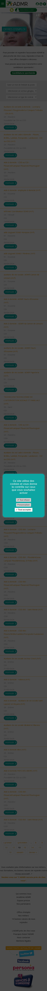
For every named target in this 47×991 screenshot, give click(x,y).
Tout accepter (24, 510)
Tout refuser (24, 500)
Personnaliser (23, 505)
